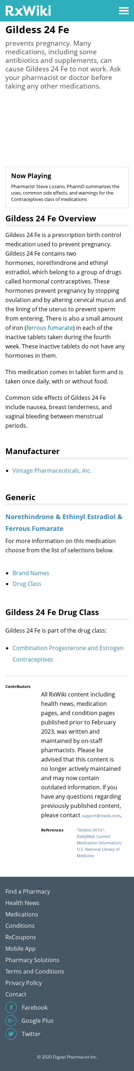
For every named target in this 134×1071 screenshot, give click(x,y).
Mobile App (20, 948)
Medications (21, 914)
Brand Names (31, 573)
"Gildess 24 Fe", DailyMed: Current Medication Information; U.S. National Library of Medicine (99, 842)
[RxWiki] (28, 10)
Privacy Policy (23, 983)
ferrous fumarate (49, 328)
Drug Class (27, 584)
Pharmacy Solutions (32, 960)
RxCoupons (20, 937)
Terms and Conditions (34, 971)
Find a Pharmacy (27, 891)
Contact (15, 994)
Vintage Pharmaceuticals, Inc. (52, 470)
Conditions (20, 926)
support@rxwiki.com (101, 815)
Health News (22, 903)
